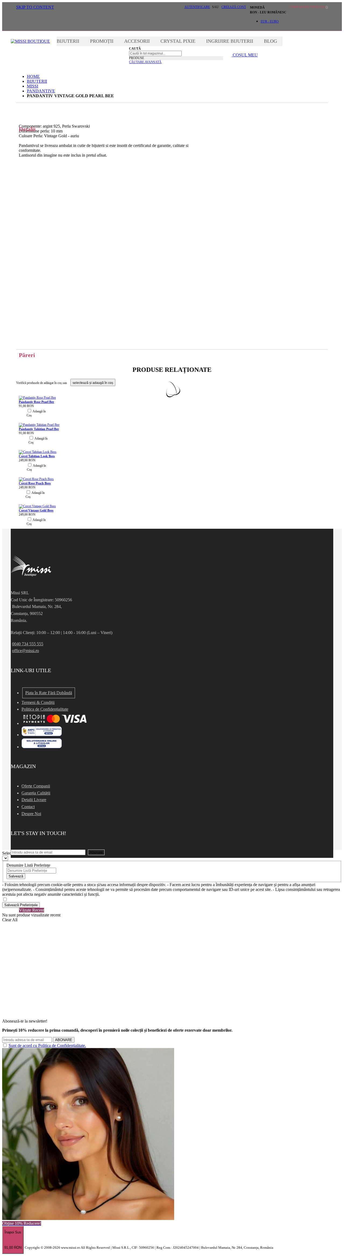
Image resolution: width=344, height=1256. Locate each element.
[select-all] (92, 382)
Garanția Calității (36, 793)
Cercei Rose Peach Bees (35, 483)
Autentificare (197, 7)
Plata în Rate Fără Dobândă (48, 692)
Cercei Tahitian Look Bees (37, 456)
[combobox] (155, 53)
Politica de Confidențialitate (45, 709)
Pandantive (41, 91)
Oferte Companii (36, 786)
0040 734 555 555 (27, 644)
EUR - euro (270, 21)
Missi (32, 86)
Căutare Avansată (145, 62)
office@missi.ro (25, 650)
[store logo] (30, 41)
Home (33, 76)
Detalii (172, 108)
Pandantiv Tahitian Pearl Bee (39, 429)
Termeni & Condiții (38, 702)
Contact (28, 806)
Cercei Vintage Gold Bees (36, 510)
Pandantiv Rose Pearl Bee (36, 402)
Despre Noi (31, 813)
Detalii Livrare (34, 799)
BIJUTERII (37, 81)
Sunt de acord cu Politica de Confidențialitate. (47, 1045)
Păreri (27, 355)
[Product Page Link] (37, 398)
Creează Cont (233, 7)
